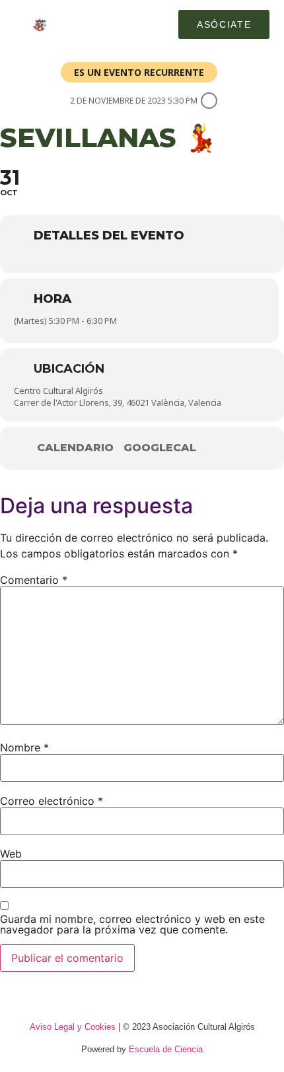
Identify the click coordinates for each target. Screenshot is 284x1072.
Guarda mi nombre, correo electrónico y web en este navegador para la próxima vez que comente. (132, 924)
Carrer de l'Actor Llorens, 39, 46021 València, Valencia (117, 402)
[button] (156, 24)
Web (11, 853)
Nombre (24, 747)
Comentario (33, 580)
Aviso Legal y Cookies (73, 1027)
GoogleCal (160, 448)
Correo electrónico (51, 801)
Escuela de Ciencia (166, 1049)
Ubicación (69, 369)
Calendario (75, 448)
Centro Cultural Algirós (58, 390)
